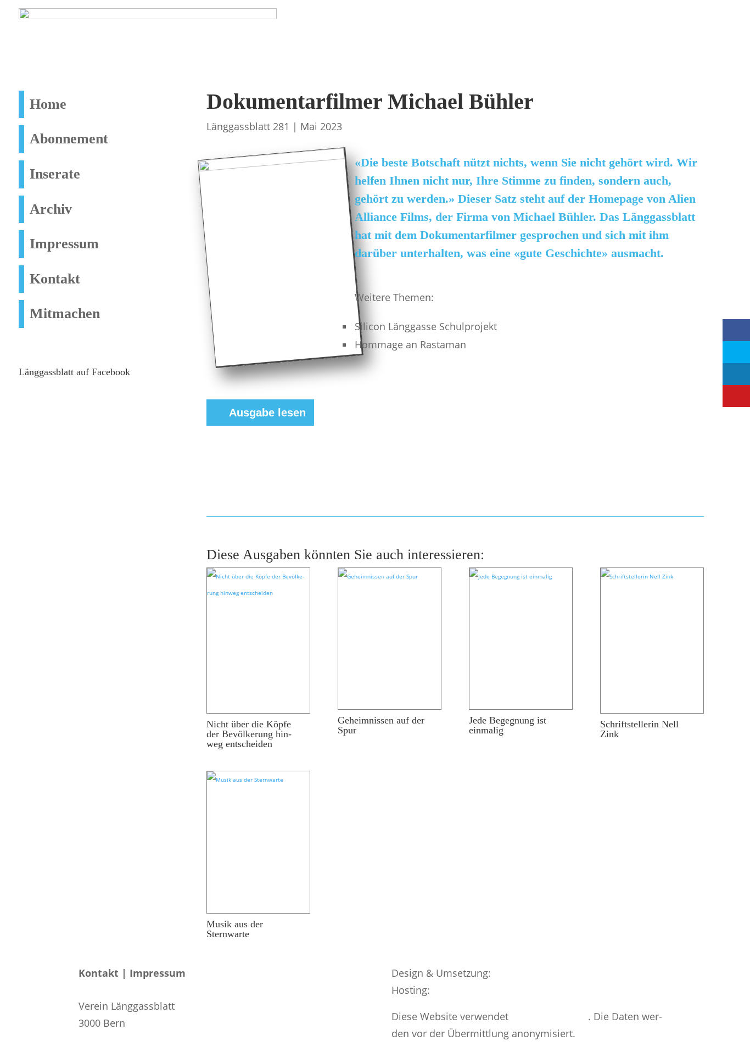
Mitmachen (65, 313)
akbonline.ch (523, 972)
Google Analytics (549, 1016)
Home (48, 104)
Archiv (51, 209)
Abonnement (69, 139)
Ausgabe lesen (267, 413)
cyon (444, 990)
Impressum (64, 244)
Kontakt (55, 279)
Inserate (55, 174)
